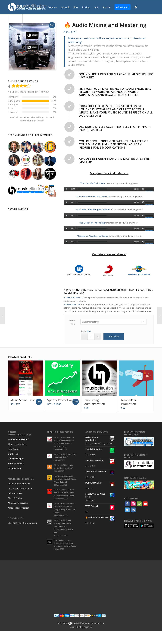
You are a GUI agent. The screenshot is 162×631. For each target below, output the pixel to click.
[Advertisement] (32, 231)
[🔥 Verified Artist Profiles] (159, 315)
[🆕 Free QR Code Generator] (2, 315)
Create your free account (20, 488)
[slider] (149, 189)
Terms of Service (16, 463)
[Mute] (143, 189)
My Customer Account (18, 439)
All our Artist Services (18, 502)
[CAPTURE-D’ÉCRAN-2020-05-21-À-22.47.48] (26, 147)
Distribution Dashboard (19, 483)
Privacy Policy (14, 468)
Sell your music (15, 493)
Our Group (13, 453)
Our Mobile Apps (16, 458)
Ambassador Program (18, 507)
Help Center (13, 448)
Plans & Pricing (15, 498)
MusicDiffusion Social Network (22, 523)
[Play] (66, 189)
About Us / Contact (17, 444)
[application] (109, 188)
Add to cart (114, 336)
